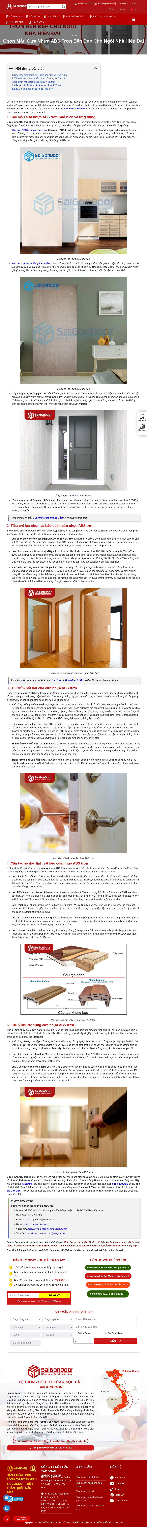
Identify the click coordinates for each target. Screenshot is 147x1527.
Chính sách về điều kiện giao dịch (90, 1507)
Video (111, 9)
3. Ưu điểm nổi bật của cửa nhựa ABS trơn (33, 82)
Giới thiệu (122, 4)
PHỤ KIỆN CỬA (16, 22)
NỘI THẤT (37, 22)
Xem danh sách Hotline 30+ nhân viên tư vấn (107, 1276)
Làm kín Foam (83, 1333)
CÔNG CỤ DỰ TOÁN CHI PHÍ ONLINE (107, 1294)
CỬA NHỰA (14, 16)
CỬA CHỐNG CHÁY (75, 16)
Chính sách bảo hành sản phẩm (89, 1485)
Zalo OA (120, 1495)
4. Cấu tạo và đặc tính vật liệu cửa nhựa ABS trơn (37, 85)
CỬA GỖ (33, 16)
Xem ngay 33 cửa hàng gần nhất (31, 1441)
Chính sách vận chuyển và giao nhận (89, 1499)
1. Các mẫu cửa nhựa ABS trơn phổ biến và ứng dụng (39, 75)
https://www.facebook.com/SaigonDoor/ (47, 1229)
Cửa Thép (52, 16)
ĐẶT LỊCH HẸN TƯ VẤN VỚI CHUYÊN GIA (107, 1285)
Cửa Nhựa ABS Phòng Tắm (48, 518)
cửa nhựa (26, 1184)
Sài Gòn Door (14, 1191)
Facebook (120, 1477)
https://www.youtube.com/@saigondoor (45, 1233)
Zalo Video (121, 1500)
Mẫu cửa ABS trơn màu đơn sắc (29, 130)
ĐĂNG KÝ (54, 1295)
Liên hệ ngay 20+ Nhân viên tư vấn (70, 1441)
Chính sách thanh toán (87, 1477)
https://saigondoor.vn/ (36, 1224)
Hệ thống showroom (106, 4)
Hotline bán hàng (84, 4)
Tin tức (133, 4)
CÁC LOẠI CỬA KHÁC (103, 16)
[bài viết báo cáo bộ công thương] (22, 1499)
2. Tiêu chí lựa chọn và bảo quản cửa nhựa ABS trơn (39, 78)
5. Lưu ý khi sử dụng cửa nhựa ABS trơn (32, 89)
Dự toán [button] (142, 430)
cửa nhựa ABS (120, 1184)
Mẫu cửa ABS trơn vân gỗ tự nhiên (31, 263)
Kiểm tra (115, 1341)
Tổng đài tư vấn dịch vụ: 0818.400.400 (52, 1448)
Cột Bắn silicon (115, 1333)
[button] (7, 1498)
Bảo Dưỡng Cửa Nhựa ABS (67, 680)
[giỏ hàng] (133, 19)
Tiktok (118, 1489)
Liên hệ (122, 9)
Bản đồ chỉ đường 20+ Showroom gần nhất (106, 1267)
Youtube (120, 1483)
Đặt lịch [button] (142, 420)
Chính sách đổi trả (85, 1491)
